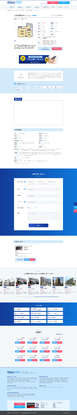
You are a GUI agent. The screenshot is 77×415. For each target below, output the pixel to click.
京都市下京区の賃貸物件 (18, 379)
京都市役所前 (25, 387)
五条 (8, 388)
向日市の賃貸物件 (27, 381)
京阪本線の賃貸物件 (57, 380)
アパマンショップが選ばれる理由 (57, 402)
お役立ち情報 (43, 407)
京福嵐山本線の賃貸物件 (57, 381)
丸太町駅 (51, 40)
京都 (10, 388)
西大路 (12, 388)
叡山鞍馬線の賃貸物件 (49, 382)
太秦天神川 (24, 388)
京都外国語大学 (20, 396)
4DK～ (62, 387)
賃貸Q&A (42, 406)
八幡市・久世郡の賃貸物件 (20, 381)
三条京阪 (29, 387)
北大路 (10, 387)
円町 (20, 388)
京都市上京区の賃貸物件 (29, 10)
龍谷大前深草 (31, 388)
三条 (31, 387)
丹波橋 (37, 388)
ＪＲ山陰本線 (45, 44)
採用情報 (45, 3)
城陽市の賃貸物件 (9, 382)
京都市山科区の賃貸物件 (26, 380)
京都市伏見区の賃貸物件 (18, 380)
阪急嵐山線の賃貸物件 (50, 380)
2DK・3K (51, 387)
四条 (35, 387)
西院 (16, 388)
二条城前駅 (52, 43)
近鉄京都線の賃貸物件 (49, 381)
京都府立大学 (24, 395)
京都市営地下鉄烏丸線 (46, 40)
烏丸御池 (21, 387)
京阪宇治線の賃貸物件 (64, 380)
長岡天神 (8, 389)
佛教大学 (32, 395)
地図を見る (45, 38)
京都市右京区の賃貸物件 (10, 380)
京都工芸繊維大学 (11, 396)
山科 (34, 388)
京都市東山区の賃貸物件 (10, 379)
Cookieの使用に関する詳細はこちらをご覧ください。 (29, 412)
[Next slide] (35, 31)
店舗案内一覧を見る (59, 334)
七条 (33, 387)
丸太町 (18, 387)
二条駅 (48, 44)
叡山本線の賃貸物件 (42, 382)
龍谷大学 (10, 395)
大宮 (14, 388)
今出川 (13, 387)
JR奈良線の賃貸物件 (56, 379)
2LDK (53, 387)
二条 (22, 388)
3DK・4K (56, 387)
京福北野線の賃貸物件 (64, 381)
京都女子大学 (17, 395)
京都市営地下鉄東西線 (46, 43)
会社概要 (41, 3)
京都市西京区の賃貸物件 (26, 379)
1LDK (48, 387)
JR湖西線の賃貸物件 (49, 379)
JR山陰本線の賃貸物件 (42, 379)
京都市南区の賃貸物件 (33, 379)
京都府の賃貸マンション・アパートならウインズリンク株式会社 (16, 10)
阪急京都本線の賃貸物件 (42, 380)
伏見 (27, 388)
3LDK (59, 387)
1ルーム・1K (41, 387)
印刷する (61, 15)
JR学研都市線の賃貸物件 (63, 379)
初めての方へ (43, 402)
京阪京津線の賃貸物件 (42, 381)
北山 (8, 387)
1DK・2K (45, 387)
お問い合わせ (55, 407)
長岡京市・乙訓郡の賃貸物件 (11, 381)
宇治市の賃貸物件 (33, 381)
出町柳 (15, 387)
